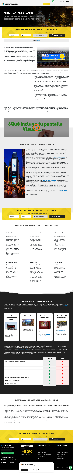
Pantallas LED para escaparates (44, 454)
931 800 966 (13, 459)
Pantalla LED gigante (42, 447)
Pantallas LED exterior (42, 450)
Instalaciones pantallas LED (62, 452)
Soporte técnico (60, 456)
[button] (56, 4)
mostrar (38, 40)
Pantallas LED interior (42, 452)
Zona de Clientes (60, 458)
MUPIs (39, 458)
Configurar (40, 469)
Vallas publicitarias (41, 456)
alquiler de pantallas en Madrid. (37, 170)
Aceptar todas (24, 469)
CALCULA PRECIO (58, 35)
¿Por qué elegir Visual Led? (62, 447)
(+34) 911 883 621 (60, 1)
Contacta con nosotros (61, 454)
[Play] (36, 127)
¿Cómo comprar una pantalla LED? (64, 450)
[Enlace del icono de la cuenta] (70, 1)
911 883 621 (13, 461)
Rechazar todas (32, 469)
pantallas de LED (15, 111)
